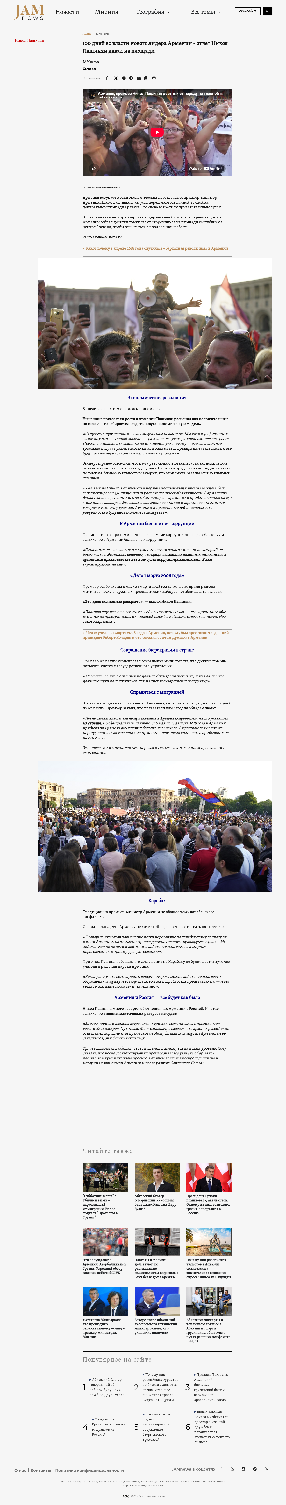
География (150, 12)
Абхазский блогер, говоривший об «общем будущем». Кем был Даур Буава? (155, 1202)
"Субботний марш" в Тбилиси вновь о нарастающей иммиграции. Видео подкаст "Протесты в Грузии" (100, 1207)
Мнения (106, 12)
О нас (20, 1470)
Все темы (203, 12)
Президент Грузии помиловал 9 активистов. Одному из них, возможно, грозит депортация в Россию (208, 1205)
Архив (89, 33)
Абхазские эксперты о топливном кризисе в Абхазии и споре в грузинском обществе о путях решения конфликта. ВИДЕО (208, 1331)
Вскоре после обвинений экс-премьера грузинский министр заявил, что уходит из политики (156, 1326)
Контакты (41, 1470)
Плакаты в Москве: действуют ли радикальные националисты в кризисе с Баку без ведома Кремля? (156, 1269)
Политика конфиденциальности (89, 1470)
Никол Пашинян (29, 40)
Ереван (89, 68)
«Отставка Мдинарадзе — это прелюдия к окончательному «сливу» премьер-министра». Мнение (104, 1328)
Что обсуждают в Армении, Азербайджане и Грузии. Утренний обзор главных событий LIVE (104, 1266)
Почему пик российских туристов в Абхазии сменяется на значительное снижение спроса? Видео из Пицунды (208, 1269)
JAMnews (91, 61)
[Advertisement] (157, 1104)
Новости (67, 12)
